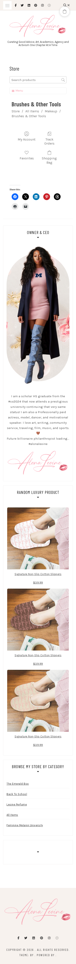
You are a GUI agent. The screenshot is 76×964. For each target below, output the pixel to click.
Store (16, 111)
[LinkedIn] (33, 938)
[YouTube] (57, 938)
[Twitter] (25, 938)
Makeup (51, 111)
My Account (26, 139)
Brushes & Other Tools (29, 116)
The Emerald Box (18, 783)
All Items (32, 111)
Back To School (17, 794)
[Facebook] (18, 938)
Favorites (27, 158)
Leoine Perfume (17, 804)
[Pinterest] (41, 938)
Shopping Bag (49, 160)
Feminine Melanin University (25, 825)
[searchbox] (38, 79)
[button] (65, 11)
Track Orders (49, 141)
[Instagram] (49, 938)
